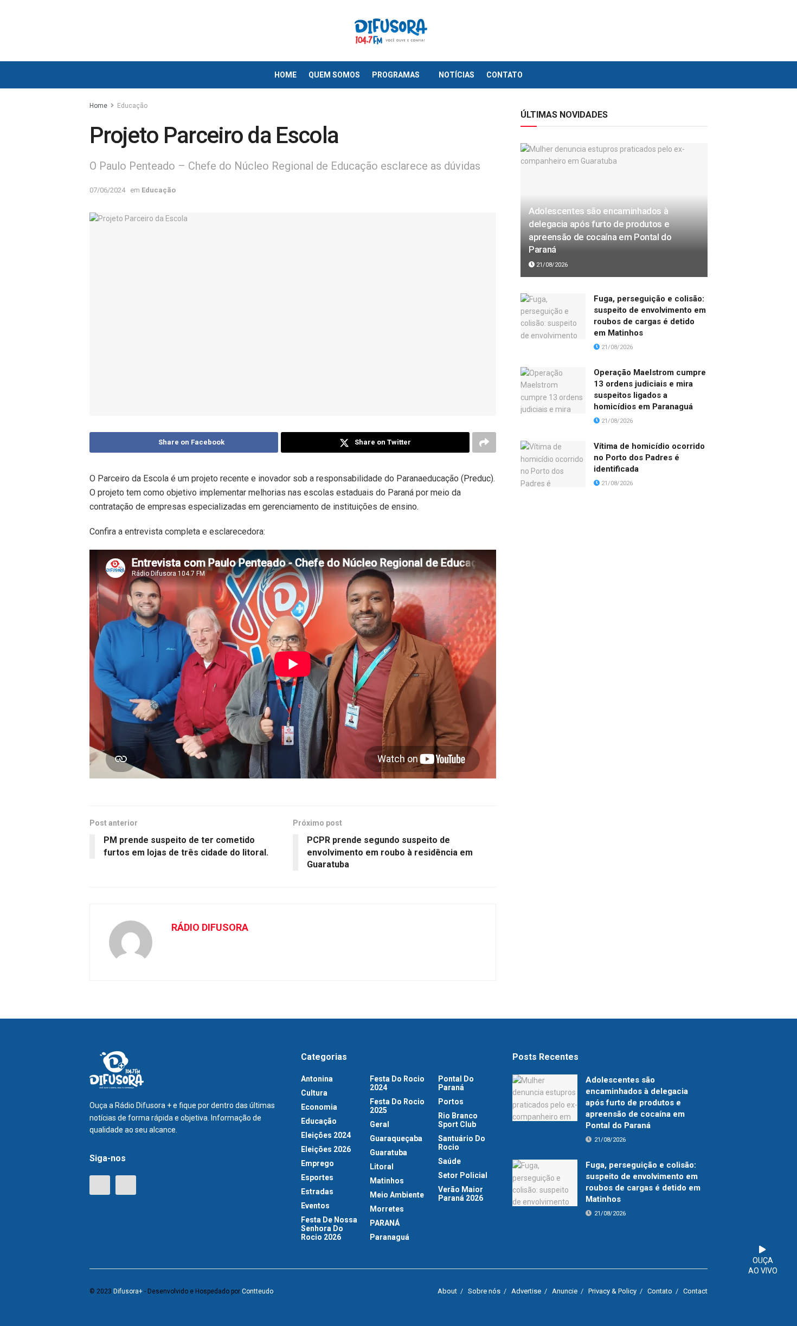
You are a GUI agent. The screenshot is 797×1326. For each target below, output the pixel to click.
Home (285, 74)
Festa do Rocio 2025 (397, 1106)
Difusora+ (128, 1291)
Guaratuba (388, 1152)
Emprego (317, 1163)
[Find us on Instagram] (125, 1185)
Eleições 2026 (326, 1149)
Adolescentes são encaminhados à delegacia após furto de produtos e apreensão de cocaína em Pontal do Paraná (637, 1102)
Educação (132, 106)
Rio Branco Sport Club (458, 1120)
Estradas (317, 1191)
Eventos (315, 1205)
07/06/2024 (107, 190)
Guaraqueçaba (396, 1138)
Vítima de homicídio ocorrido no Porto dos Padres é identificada (649, 457)
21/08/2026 (551, 264)
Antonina (317, 1078)
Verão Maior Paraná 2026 (460, 1193)
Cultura (314, 1093)
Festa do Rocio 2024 (397, 1083)
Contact (695, 1291)
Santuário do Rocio (461, 1142)
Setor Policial (462, 1175)
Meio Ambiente (397, 1194)
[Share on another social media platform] (484, 442)
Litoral (382, 1166)
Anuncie (564, 1291)
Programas (396, 74)
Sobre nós (484, 1291)
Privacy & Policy (612, 1291)
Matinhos (387, 1180)
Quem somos (334, 74)
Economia (319, 1107)
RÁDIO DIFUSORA (209, 927)
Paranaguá (389, 1237)
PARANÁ (385, 1223)
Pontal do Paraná (456, 1083)
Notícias (456, 74)
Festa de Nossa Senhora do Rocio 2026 (329, 1228)
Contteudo (257, 1291)
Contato (504, 74)
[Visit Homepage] (391, 30)
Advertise (526, 1291)
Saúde (449, 1161)
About (447, 1291)
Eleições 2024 (326, 1135)
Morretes (387, 1209)
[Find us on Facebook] (99, 1185)
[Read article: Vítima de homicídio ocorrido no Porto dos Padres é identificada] (553, 464)
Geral (379, 1124)
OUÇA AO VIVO (762, 1266)
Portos (451, 1101)
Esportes (317, 1177)
